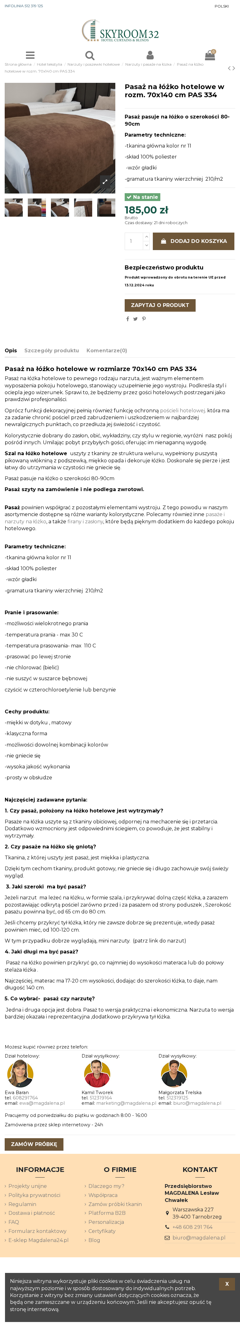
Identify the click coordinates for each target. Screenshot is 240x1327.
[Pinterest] (144, 319)
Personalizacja (106, 1222)
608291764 (25, 1098)
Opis (11, 351)
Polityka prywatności (34, 1195)
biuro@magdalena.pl (197, 1103)
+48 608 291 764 (192, 1227)
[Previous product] (230, 68)
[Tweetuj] (135, 319)
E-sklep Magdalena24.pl (38, 1240)
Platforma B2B (107, 1213)
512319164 (101, 1098)
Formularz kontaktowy (37, 1231)
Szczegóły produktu (51, 351)
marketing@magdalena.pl (126, 1103)
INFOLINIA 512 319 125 (24, 5)
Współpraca (103, 1195)
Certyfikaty (102, 1231)
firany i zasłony (85, 522)
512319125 (177, 1098)
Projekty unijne (27, 1186)
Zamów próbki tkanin (115, 1204)
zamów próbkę (34, 1144)
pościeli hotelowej (182, 411)
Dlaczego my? (106, 1186)
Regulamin (22, 1204)
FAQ (13, 1222)
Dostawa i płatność (31, 1213)
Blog (94, 1240)
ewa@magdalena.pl (42, 1103)
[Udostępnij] (127, 319)
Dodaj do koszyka (199, 241)
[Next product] (233, 68)
